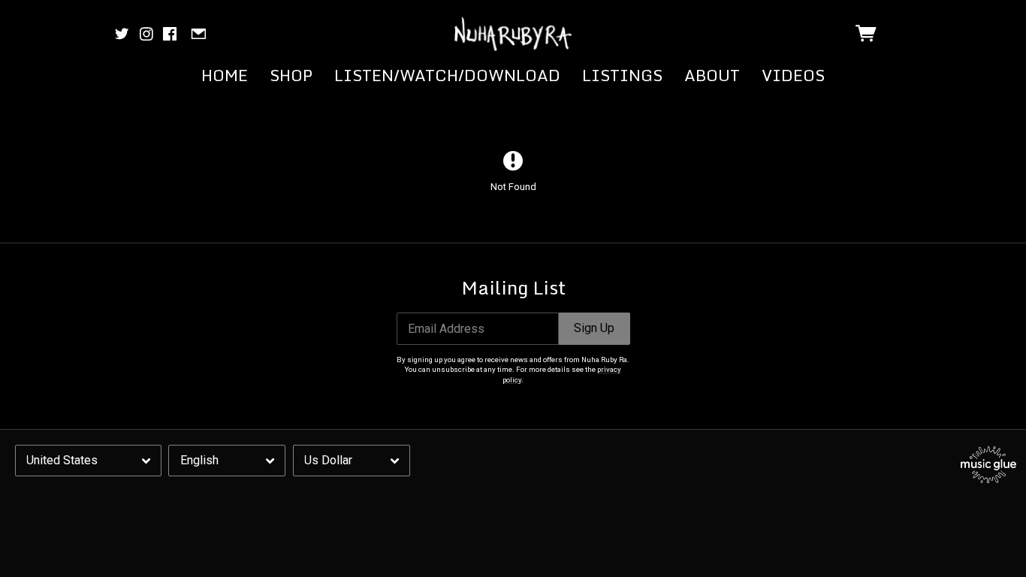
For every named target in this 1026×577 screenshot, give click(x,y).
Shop (291, 75)
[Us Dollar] (351, 460)
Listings (622, 75)
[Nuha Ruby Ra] (513, 34)
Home (224, 75)
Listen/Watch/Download (447, 75)
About (712, 75)
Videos (793, 75)
